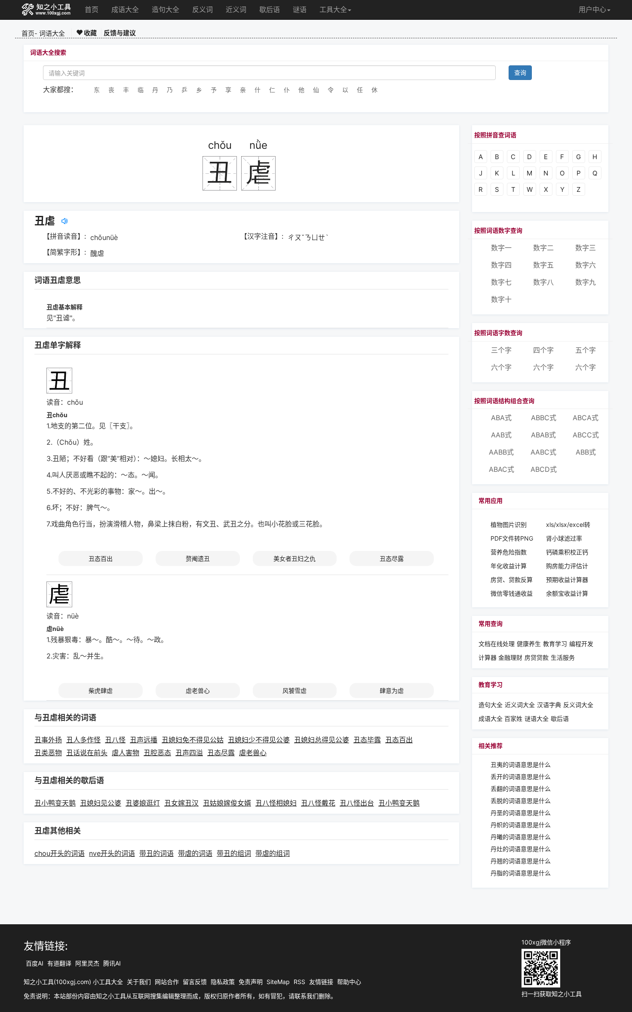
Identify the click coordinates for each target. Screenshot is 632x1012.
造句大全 (165, 9)
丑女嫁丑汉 (181, 803)
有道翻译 (59, 963)
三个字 (501, 350)
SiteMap (278, 981)
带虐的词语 (195, 853)
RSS (299, 981)
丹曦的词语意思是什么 (521, 836)
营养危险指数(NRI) (509, 552)
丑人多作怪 (83, 739)
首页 (91, 9)
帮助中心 (349, 981)
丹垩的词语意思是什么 (521, 812)
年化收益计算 (509, 565)
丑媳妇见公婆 (100, 803)
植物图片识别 (509, 524)
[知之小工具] (46, 9)
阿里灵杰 (87, 963)
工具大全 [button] (333, 9)
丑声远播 (143, 739)
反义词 (202, 9)
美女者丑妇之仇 (294, 558)
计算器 (488, 657)
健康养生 (529, 643)
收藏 (90, 33)
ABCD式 (544, 469)
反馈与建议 (120, 33)
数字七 (501, 282)
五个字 (585, 350)
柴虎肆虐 (101, 690)
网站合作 (167, 981)
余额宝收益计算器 (567, 594)
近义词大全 (520, 704)
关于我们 (139, 981)
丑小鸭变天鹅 (55, 803)
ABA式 (501, 417)
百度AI (34, 963)
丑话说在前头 (86, 752)
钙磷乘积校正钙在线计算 (567, 552)
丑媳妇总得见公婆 (321, 739)
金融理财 (510, 657)
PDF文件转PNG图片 (512, 539)
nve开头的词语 (112, 853)
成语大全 (125, 9)
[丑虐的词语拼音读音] (64, 221)
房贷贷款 (537, 657)
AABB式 (501, 452)
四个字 (543, 350)
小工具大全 (108, 981)
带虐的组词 (272, 853)
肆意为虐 (392, 690)
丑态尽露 (392, 558)
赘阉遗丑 (198, 558)
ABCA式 (585, 417)
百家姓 (513, 718)
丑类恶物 (48, 752)
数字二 (543, 247)
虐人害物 (125, 752)
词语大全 (52, 33)
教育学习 (555, 643)
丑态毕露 (367, 739)
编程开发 (581, 643)
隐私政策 (223, 981)
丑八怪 (115, 739)
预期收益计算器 (567, 579)
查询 (520, 72)
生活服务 (563, 657)
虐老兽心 (198, 690)
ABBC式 (543, 417)
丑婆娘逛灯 (143, 803)
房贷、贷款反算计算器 (512, 580)
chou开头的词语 (59, 853)
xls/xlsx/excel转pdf (568, 525)
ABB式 (586, 452)
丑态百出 (101, 558)
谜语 (300, 9)
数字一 (501, 247)
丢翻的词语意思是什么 (521, 788)
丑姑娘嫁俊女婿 (227, 803)
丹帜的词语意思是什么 (521, 824)
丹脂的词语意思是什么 (521, 873)
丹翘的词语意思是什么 (521, 860)
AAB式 (501, 435)
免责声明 (251, 981)
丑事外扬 (48, 739)
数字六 (585, 265)
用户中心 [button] (592, 9)
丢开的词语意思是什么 (521, 776)
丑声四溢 (189, 752)
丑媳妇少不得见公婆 (259, 739)
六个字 (501, 367)
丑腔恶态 (157, 752)
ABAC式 (501, 469)
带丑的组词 (234, 853)
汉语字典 (549, 704)
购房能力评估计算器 (567, 566)
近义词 (236, 9)
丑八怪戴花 (318, 803)
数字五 (543, 265)
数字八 (543, 282)
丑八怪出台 (357, 803)
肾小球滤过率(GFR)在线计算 (566, 539)
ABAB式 (543, 435)
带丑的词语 (156, 853)
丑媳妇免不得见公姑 (193, 739)
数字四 (501, 265)
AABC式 (543, 452)
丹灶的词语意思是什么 (521, 848)
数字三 (585, 247)
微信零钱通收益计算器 (512, 594)
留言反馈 (195, 981)
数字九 (585, 282)
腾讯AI (112, 963)
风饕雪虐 (294, 690)
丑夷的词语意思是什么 (521, 764)
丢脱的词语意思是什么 (521, 800)
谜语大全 (537, 718)
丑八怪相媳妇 (276, 803)
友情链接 (321, 981)
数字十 (501, 299)
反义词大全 (578, 704)
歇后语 (269, 9)
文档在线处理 (497, 643)
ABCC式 (586, 435)
